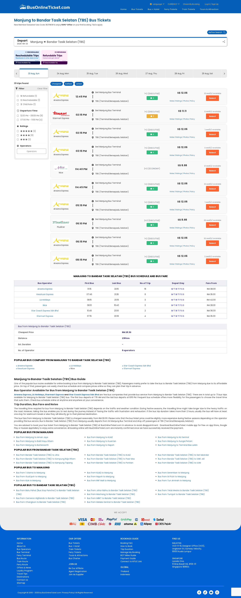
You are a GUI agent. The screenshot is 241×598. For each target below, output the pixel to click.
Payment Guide (128, 558)
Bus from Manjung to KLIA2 (100, 437)
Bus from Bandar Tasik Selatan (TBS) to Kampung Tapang (44, 462)
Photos (186, 101)
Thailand (124, 571)
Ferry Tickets (170, 9)
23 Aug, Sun (33, 73)
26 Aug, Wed (122, 73)
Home (123, 9)
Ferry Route (22, 564)
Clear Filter (42, 88)
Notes (172, 101)
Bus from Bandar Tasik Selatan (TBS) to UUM (179, 462)
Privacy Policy (68, 592)
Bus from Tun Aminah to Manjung (174, 480)
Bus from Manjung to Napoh (100, 445)
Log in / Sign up (211, 4)
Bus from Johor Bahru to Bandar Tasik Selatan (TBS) (112, 490)
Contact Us (22, 579)
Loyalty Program (25, 570)
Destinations (23, 576)
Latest (79, 83)
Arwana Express (45, 288)
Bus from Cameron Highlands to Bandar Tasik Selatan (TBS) (45, 498)
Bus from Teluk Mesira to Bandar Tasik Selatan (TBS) (183, 490)
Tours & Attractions (78, 555)
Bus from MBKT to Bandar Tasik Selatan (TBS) (109, 498)
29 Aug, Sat (207, 73)
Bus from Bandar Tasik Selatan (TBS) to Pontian (110, 462)
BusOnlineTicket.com (52, 592)
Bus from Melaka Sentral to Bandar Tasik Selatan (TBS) (113, 502)
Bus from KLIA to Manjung (28, 480)
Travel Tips (22, 573)
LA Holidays (45, 299)
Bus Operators (24, 549)
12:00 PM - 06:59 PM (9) (31, 115)
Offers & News (24, 567)
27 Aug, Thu (151, 73)
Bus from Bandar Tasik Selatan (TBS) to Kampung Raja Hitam (45, 458)
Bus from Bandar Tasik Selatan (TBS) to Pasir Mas (111, 458)
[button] (27, 57)
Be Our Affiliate (76, 568)
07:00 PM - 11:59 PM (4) (31, 119)
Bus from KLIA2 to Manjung (100, 472)
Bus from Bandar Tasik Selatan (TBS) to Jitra (37, 455)
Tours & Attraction (209, 9)
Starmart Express (45, 316)
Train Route (22, 561)
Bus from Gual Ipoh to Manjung (31, 476)
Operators (32, 151)
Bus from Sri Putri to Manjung (172, 476)
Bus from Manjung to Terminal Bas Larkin (177, 445)
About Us (21, 546)
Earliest (68, 83)
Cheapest (56, 83)
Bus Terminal (23, 552)
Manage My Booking (130, 552)
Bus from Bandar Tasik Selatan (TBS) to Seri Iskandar (183, 455)
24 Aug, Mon (63, 73)
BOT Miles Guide (128, 555)
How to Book (126, 546)
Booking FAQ (126, 543)
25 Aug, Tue (92, 73)
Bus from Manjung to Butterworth (32, 445)
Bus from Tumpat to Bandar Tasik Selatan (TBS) (181, 494)
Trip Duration (126, 549)
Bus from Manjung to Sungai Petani (175, 441)
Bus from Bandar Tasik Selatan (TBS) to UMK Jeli (181, 458)
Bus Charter (74, 558)
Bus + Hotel (153, 9)
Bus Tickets (137, 9)
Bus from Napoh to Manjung (100, 476)
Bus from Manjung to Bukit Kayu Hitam (34, 441)
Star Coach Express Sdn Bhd (44, 310)
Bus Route (21, 558)
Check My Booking (191, 4)
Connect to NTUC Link (131, 561)
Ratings (179, 101)
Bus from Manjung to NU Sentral (173, 437)
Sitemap (21, 583)
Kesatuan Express (45, 294)
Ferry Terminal (24, 555)
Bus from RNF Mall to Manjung (101, 480)
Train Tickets (188, 9)
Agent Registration (78, 571)
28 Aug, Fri (179, 73)
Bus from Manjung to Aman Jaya (32, 437)
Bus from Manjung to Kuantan (101, 441)
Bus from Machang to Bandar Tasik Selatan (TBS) (111, 494)
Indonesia (125, 574)
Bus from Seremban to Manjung (173, 472)
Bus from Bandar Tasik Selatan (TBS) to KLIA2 (109, 455)
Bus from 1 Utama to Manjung (30, 472)
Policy (192, 101)
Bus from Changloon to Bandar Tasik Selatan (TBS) (41, 502)
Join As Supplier (76, 574)
